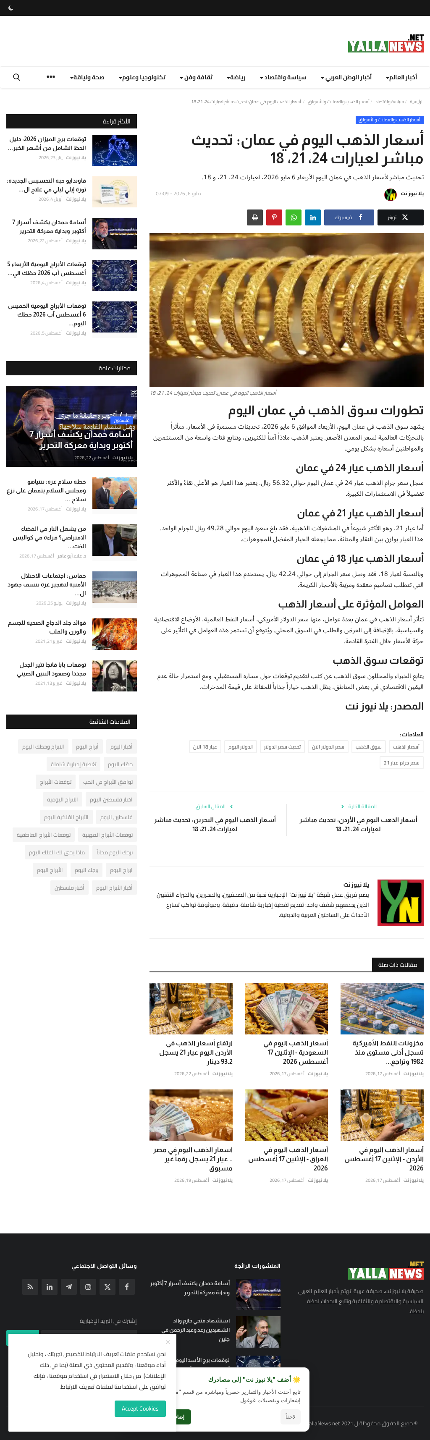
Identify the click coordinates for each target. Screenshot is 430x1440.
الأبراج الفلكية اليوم (66, 817)
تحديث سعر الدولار (282, 746)
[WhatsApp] (294, 217)
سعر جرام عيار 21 (402, 762)
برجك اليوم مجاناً (115, 852)
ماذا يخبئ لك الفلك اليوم (57, 852)
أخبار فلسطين (69, 887)
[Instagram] (88, 1287)
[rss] (30, 1287)
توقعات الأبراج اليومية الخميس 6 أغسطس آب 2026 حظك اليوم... (47, 314)
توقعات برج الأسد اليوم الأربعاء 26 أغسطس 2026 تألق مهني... (190, 1364)
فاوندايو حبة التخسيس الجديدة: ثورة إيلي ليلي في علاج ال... (46, 185)
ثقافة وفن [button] (197, 77)
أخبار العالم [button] (403, 77)
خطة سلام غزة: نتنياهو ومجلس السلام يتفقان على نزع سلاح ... (46, 490)
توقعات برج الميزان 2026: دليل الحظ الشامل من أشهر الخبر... (47, 143)
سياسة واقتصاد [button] (285, 77)
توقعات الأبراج (55, 782)
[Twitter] (107, 1287)
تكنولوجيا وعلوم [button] (143, 77)
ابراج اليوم (121, 870)
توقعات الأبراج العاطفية (44, 835)
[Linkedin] (50, 1287)
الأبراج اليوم (50, 870)
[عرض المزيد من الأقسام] (51, 78)
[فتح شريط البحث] (16, 77)
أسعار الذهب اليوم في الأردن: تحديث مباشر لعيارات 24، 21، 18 (358, 824)
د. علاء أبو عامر (72, 556)
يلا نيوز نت (412, 193)
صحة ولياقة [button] (89, 77)
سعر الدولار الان (328, 746)
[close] (168, 1342)
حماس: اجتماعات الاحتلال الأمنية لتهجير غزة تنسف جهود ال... (47, 584)
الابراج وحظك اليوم (43, 746)
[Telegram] (69, 1287)
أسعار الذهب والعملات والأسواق (339, 101)
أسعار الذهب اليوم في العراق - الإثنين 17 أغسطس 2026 (288, 1159)
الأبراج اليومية (62, 799)
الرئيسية (417, 101)
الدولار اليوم (240, 746)
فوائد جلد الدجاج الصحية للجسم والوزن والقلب (47, 627)
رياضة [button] (238, 77)
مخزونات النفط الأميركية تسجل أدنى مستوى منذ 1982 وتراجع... (388, 1052)
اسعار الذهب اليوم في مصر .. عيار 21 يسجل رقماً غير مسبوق (193, 1159)
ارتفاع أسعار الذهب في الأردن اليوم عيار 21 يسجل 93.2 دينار (196, 1052)
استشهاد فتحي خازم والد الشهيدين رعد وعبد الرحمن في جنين (195, 1329)
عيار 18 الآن (205, 746)
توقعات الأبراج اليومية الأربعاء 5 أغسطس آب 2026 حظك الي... (47, 268)
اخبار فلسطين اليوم (111, 799)
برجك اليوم (86, 870)
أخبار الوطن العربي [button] (348, 77)
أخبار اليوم (121, 746)
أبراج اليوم (87, 746)
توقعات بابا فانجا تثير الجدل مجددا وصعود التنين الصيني (51, 669)
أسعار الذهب (406, 746)
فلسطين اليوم (116, 817)
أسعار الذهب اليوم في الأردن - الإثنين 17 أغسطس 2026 (384, 1159)
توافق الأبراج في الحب (108, 782)
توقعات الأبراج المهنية (107, 835)
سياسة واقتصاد (389, 101)
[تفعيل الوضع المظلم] (11, 8)
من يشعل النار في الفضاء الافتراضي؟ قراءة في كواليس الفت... (49, 537)
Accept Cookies (140, 1408)
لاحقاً (291, 1417)
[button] (313, 217)
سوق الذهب (369, 746)
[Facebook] (127, 1287)
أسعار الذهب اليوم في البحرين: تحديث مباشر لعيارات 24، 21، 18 (215, 824)
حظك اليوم (120, 764)
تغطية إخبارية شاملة (73, 764)
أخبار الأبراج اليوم (114, 887)
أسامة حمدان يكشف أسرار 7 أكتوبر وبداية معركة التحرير (49, 226)
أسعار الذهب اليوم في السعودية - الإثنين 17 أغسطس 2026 (295, 1052)
